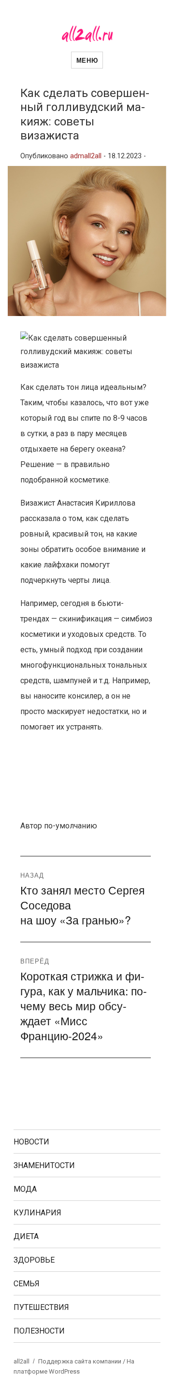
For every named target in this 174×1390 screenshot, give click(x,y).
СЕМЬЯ (27, 1283)
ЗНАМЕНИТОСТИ (44, 1165)
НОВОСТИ (31, 1141)
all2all (21, 1361)
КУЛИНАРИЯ (37, 1212)
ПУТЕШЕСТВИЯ (41, 1307)
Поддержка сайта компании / (82, 1361)
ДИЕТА (26, 1236)
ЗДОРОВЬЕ (34, 1260)
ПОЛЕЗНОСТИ (39, 1330)
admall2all (86, 156)
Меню (87, 60)
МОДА (25, 1189)
